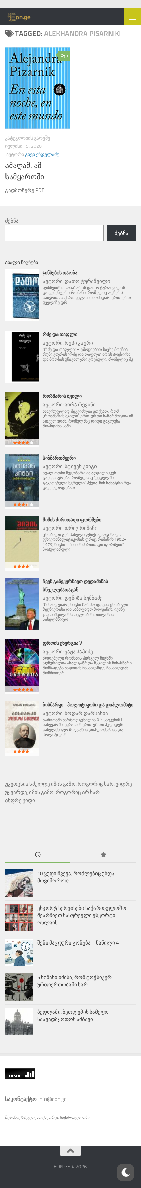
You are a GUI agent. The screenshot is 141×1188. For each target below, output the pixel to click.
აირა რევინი (80, 405)
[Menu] (132, 16)
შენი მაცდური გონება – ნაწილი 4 (78, 943)
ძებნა (12, 221)
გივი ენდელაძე (42, 154)
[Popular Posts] (103, 855)
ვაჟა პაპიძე (79, 652)
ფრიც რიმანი (81, 528)
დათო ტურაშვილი (87, 281)
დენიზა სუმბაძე (84, 598)
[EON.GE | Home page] (23, 17)
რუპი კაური (79, 343)
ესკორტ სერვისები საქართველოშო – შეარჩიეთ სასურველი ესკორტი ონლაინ (83, 915)
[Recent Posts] (37, 855)
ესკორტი (51, 1117)
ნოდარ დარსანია (86, 713)
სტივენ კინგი (81, 466)
